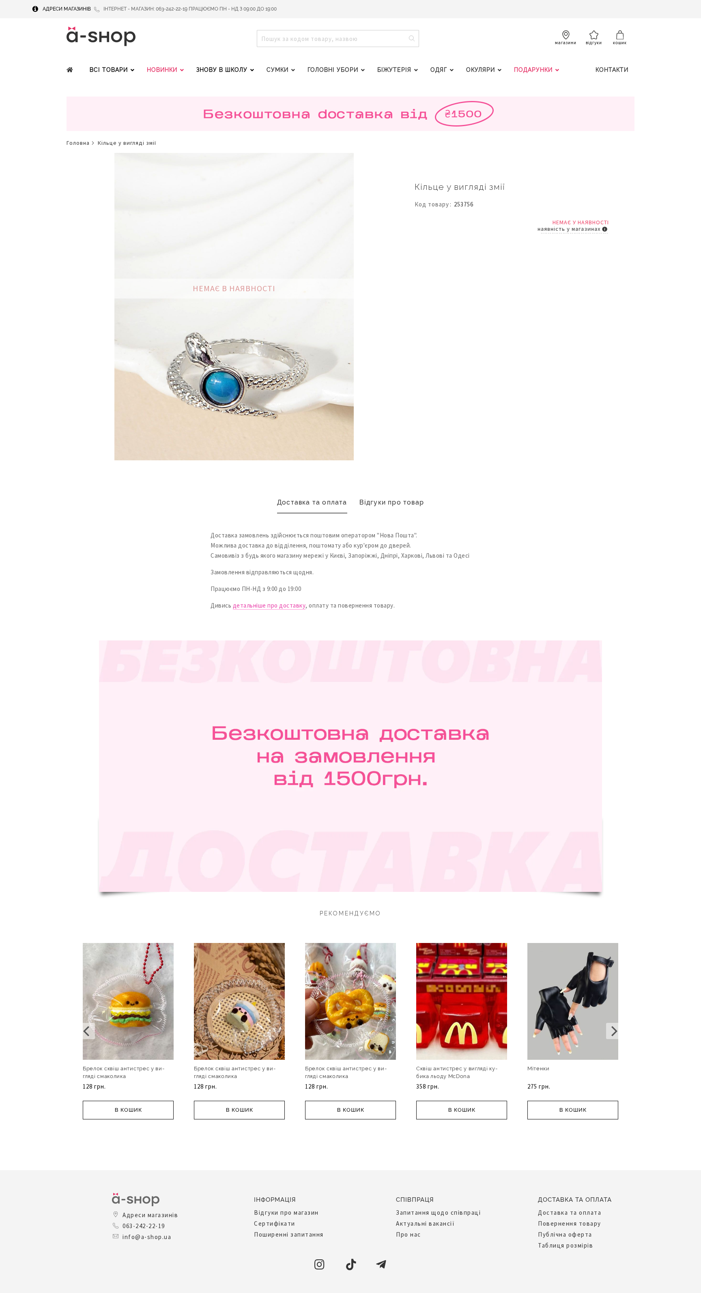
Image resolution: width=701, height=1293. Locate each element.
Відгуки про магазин (286, 1212)
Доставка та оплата (312, 502)
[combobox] (338, 38)
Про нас (408, 1234)
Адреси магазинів (67, 9)
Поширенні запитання (289, 1234)
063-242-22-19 (144, 1226)
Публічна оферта (565, 1234)
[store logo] (101, 36)
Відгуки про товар (391, 502)
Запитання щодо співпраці (438, 1212)
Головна (78, 142)
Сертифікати (274, 1223)
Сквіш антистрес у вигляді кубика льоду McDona (456, 1072)
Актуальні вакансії (425, 1223)
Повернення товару (569, 1223)
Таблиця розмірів (565, 1245)
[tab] (312, 502)
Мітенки (538, 1068)
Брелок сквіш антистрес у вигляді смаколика (123, 1072)
